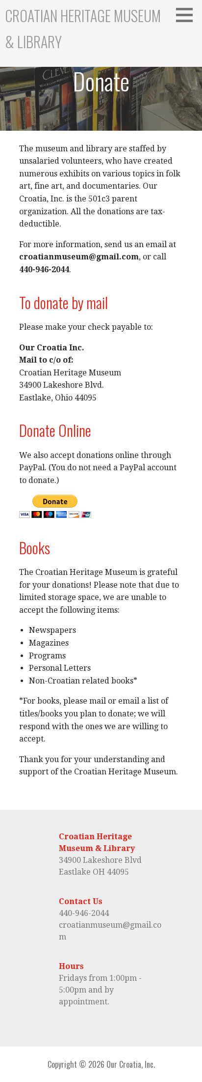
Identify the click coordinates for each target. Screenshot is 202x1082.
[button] (188, 15)
